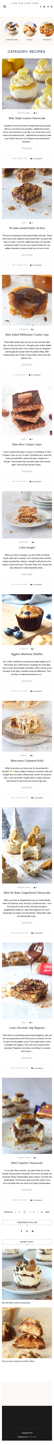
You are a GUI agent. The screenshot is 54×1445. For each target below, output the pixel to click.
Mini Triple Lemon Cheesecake (27, 118)
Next (47, 1212)
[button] (4, 6)
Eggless (24, 649)
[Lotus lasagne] (27, 514)
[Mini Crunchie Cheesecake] (27, 1116)
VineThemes (31, 1437)
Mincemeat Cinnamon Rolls (27, 760)
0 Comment (37, 158)
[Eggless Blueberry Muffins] (27, 619)
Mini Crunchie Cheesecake (27, 1163)
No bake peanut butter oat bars (27, 228)
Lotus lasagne (27, 547)
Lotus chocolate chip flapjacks (27, 1027)
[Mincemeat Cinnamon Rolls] (27, 726)
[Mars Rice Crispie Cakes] (27, 410)
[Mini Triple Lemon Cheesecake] (27, 83)
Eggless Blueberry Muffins (27, 654)
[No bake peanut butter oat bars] (27, 193)
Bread (24, 755)
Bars (23, 223)
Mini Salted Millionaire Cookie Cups (27, 334)
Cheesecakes (24, 113)
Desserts (24, 542)
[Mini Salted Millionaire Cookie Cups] (27, 300)
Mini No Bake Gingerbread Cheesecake (27, 892)
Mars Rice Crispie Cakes (27, 444)
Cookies (24, 329)
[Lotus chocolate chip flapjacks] (27, 981)
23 (42, 1212)
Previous (8, 1212)
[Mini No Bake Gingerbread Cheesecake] (27, 845)
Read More (27, 148)
